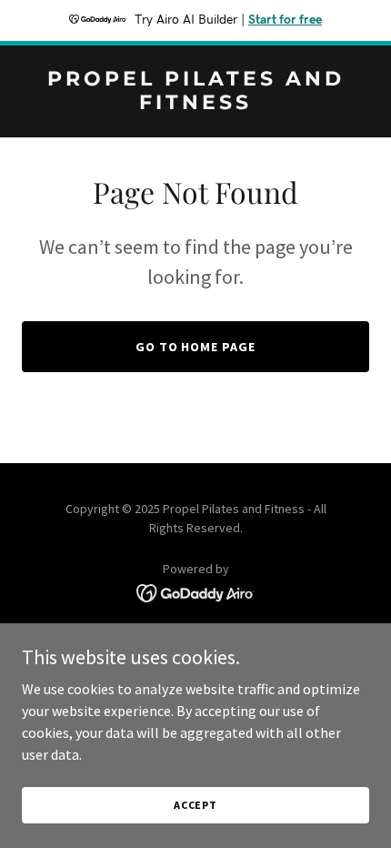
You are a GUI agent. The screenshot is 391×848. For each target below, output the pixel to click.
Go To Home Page (195, 346)
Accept (195, 805)
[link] (195, 104)
